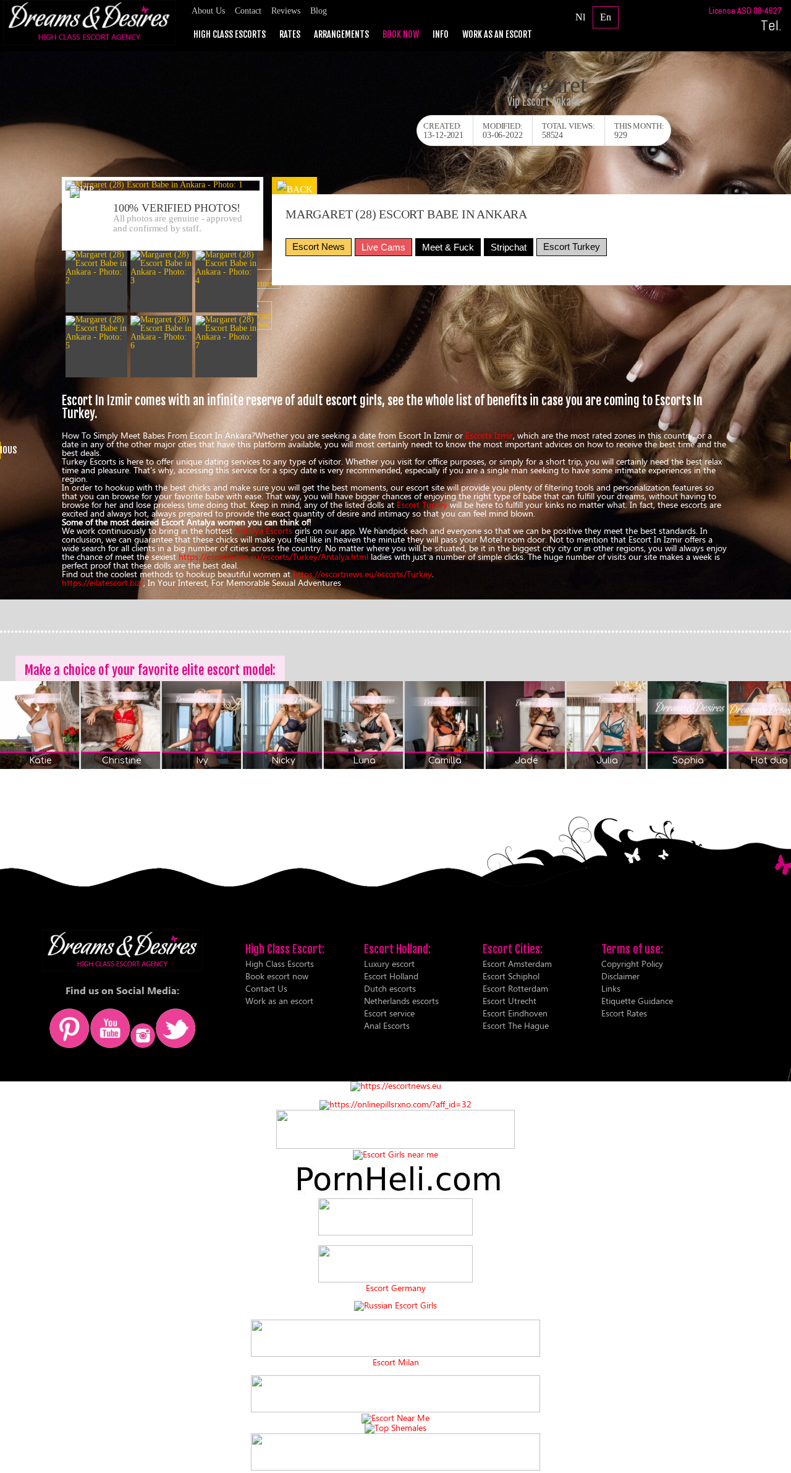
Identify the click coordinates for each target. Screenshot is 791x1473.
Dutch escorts (390, 988)
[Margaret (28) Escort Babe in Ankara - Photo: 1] (163, 186)
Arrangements (341, 35)
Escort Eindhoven (515, 1013)
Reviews (285, 10)
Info (441, 35)
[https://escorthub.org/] (395, 1217)
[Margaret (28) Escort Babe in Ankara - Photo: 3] (161, 268)
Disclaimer (620, 976)
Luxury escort (389, 963)
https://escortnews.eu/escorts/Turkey (362, 574)
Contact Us (266, 988)
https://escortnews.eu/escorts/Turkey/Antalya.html (273, 556)
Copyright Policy (632, 963)
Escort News (318, 246)
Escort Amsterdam (517, 963)
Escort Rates (624, 1013)
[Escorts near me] (395, 1154)
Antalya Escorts (263, 530)
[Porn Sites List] (395, 1194)
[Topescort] (395, 1409)
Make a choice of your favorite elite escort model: (150, 670)
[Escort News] (260, 315)
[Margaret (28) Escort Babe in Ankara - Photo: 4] (226, 268)
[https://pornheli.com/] (395, 1145)
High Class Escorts (229, 35)
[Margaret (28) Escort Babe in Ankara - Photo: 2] (96, 268)
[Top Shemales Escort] (395, 1427)
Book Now (401, 35)
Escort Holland (391, 976)
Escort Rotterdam (515, 988)
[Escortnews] (260, 279)
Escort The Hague (516, 1025)
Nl (580, 17)
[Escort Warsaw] (395, 1467)
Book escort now (276, 976)
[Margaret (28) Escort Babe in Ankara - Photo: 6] (161, 333)
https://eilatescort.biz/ (102, 582)
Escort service (389, 1013)
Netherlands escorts (401, 1001)
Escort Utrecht (509, 1001)
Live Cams (383, 247)
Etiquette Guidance (637, 1001)
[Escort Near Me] (395, 1418)
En (605, 17)
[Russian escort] (395, 1305)
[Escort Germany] (395, 1264)
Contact (248, 10)
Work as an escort (497, 35)
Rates (289, 35)
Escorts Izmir (489, 435)
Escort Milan (396, 1362)
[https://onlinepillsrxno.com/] (395, 1104)
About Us (208, 10)
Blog (318, 10)
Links (610, 988)
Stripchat (509, 247)
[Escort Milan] (395, 1353)
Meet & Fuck (448, 247)
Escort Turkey (571, 246)
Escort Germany (396, 1288)
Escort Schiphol (511, 976)
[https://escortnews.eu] (395, 1085)
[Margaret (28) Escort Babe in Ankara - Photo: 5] (96, 333)
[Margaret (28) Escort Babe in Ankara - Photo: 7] (226, 333)
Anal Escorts (387, 1025)
